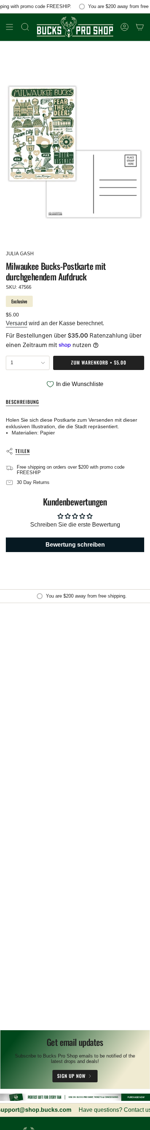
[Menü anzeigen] (9, 27)
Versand (16, 323)
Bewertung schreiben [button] (75, 545)
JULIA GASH (19, 253)
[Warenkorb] (139, 27)
